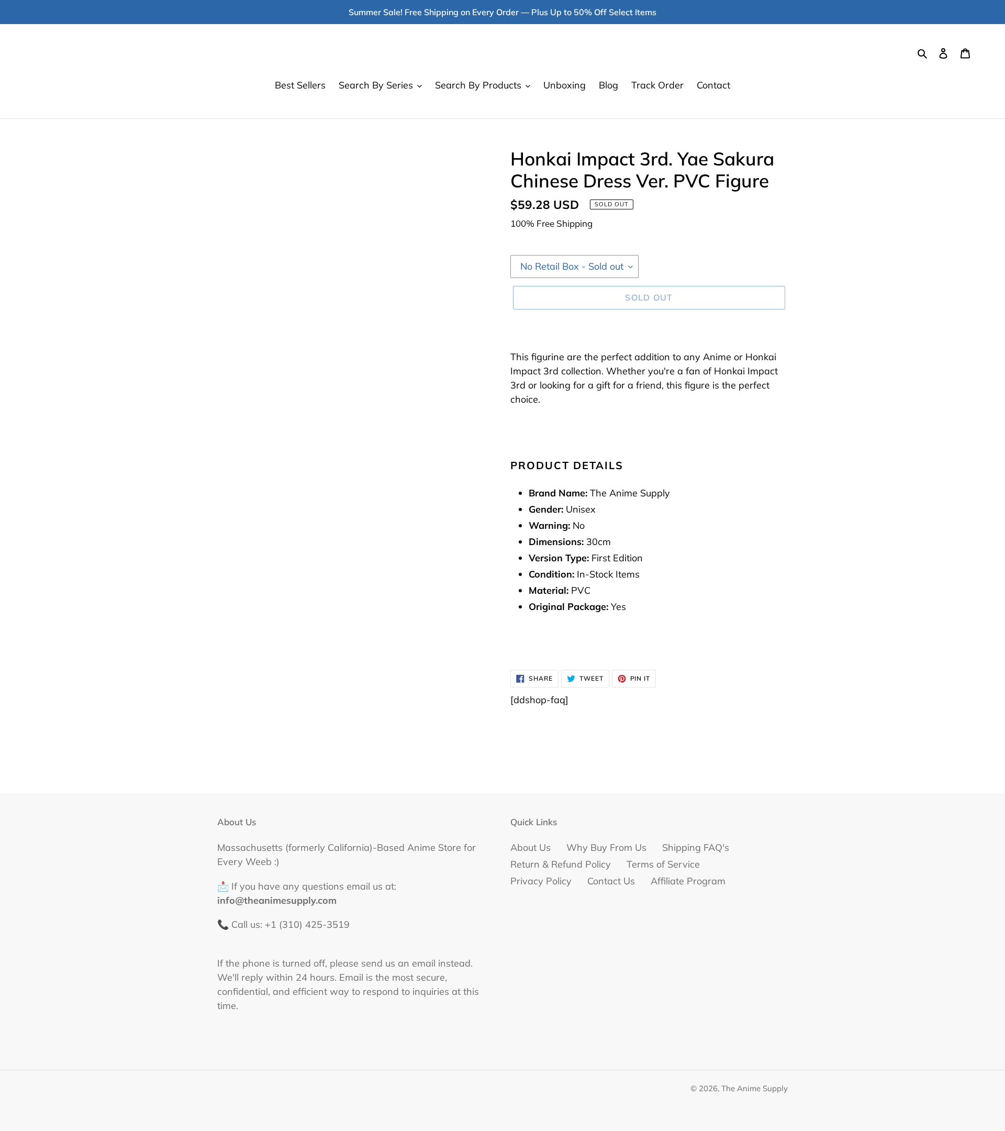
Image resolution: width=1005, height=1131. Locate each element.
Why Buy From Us (606, 847)
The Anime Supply (754, 1088)
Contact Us (611, 881)
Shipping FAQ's (695, 847)
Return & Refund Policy (560, 864)
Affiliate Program (688, 881)
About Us (530, 847)
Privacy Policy (541, 881)
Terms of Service (663, 864)
